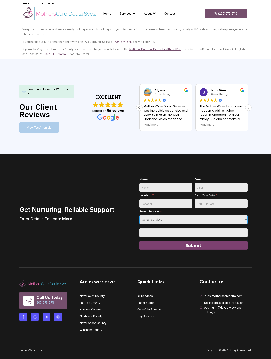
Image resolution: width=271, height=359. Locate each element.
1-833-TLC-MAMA (54, 54)
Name (143, 179)
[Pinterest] (58, 317)
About (148, 13)
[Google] (34, 317)
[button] (248, 108)
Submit (193, 245)
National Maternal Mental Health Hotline (155, 49)
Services (125, 13)
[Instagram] (46, 317)
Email (198, 179)
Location (146, 195)
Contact (169, 13)
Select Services (150, 211)
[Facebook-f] (23, 317)
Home (107, 13)
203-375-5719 (123, 41)
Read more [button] (151, 125)
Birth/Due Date (206, 195)
